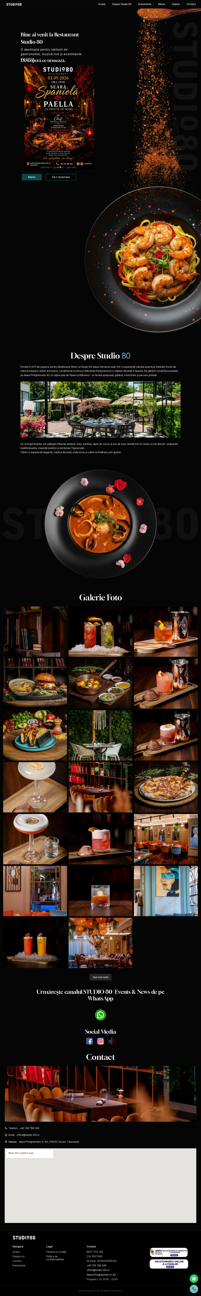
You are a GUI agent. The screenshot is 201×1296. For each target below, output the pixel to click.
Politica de (52, 1256)
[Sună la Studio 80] (194, 1289)
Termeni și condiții (56, 1251)
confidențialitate (55, 1259)
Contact (191, 4)
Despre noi (19, 1256)
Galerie (176, 4)
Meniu (161, 4)
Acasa (16, 1251)
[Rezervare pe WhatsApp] (194, 1278)
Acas (101, 4)
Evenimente (145, 4)
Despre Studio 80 (122, 4)
